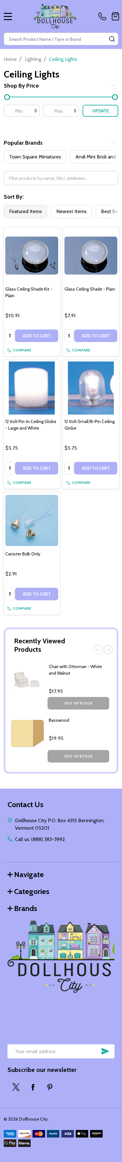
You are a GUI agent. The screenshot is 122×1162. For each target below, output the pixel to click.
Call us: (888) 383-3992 (40, 839)
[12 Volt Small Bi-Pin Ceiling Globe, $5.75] (90, 388)
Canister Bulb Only (22, 554)
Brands (25, 908)
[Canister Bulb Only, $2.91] (31, 520)
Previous (98, 649)
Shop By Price (21, 85)
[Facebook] (32, 1087)
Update (100, 111)
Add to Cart (37, 336)
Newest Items (71, 211)
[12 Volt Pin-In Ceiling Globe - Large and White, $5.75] (31, 388)
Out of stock (78, 703)
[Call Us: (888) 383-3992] (103, 16)
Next (108, 649)
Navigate (29, 874)
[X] (16, 1087)
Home (10, 59)
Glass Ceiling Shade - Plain (89, 289)
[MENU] (8, 16)
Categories (31, 891)
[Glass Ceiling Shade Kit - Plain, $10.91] (31, 255)
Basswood (59, 720)
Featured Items (25, 211)
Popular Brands (23, 142)
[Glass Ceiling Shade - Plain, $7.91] (90, 255)
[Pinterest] (49, 1087)
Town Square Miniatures (35, 157)
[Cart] (115, 16)
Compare (22, 350)
